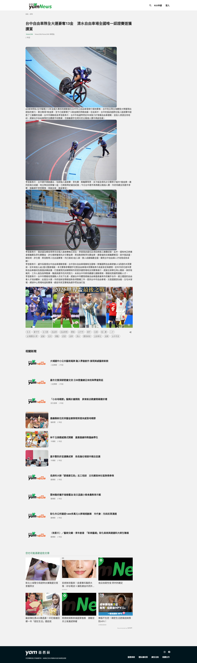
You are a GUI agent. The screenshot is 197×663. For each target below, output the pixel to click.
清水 (78, 336)
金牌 (71, 336)
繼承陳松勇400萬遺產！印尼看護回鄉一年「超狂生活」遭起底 (43, 620)
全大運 (45, 332)
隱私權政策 (143, 657)
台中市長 (115, 336)
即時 (31, 14)
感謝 (43, 336)
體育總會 (87, 336)
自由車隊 (64, 332)
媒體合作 (166, 657)
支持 (50, 336)
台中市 (81, 332)
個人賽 (104, 332)
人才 (112, 332)
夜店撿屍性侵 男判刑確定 (110, 582)
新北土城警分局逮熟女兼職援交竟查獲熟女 (42, 584)
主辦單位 (97, 336)
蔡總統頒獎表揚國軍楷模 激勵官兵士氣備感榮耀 (78, 620)
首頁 (27, 14)
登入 (168, 5)
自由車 (54, 332)
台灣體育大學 (32, 336)
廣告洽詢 (155, 657)
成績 (106, 336)
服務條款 (131, 657)
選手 (89, 332)
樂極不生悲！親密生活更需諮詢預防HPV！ (114, 620)
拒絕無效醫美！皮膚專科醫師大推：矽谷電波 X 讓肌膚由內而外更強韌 (78, 584)
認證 (64, 336)
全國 (96, 332)
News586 (29, 34)
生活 (28, 332)
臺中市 (36, 332)
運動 (57, 336)
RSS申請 (158, 5)
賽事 (73, 332)
